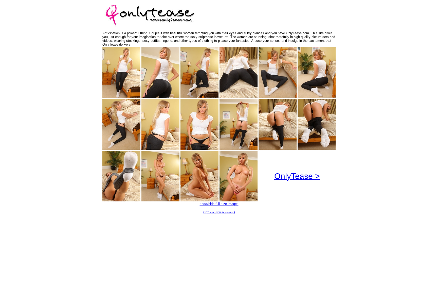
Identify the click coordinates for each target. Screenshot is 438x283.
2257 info (208, 212)
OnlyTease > (297, 176)
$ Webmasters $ (225, 212)
